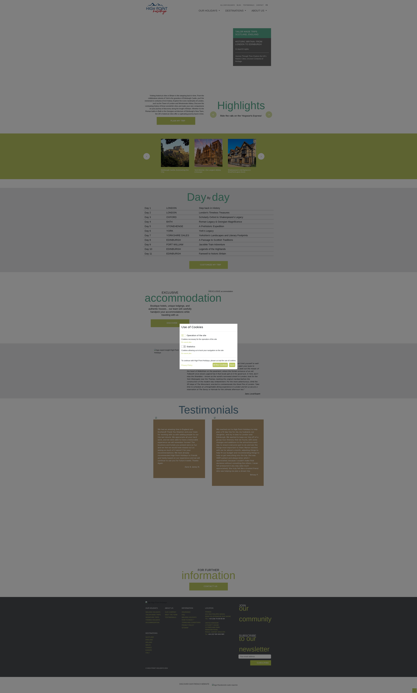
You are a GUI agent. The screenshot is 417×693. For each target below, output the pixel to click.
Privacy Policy (186, 365)
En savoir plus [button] (186, 342)
